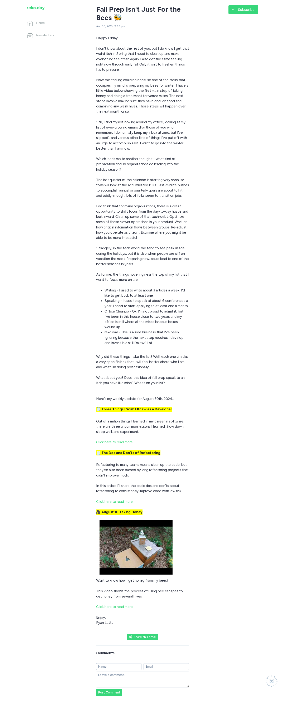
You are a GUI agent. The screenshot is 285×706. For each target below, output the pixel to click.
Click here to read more (114, 442)
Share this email (145, 637)
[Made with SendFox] (271, 681)
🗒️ (134, 409)
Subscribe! (247, 9)
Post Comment (109, 692)
